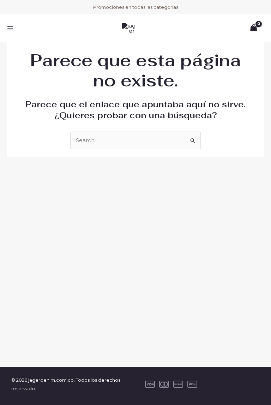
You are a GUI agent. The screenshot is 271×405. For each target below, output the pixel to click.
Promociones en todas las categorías (135, 7)
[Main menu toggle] (10, 28)
